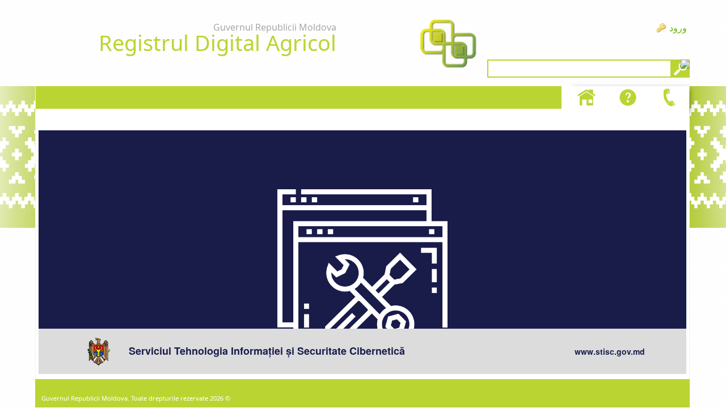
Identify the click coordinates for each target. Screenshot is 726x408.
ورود (678, 28)
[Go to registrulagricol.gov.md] (448, 44)
